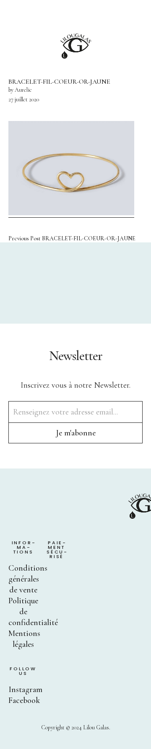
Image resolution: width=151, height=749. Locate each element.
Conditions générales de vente (27, 579)
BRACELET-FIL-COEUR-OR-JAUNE (71, 238)
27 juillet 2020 (23, 99)
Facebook (24, 700)
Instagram (25, 690)
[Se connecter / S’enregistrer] (116, 16)
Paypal (53, 575)
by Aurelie (20, 89)
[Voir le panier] (139, 16)
